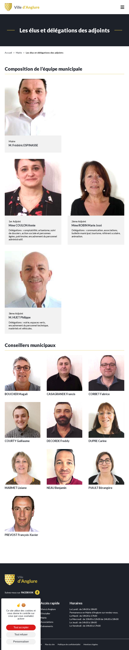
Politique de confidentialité (69, 644)
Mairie (19, 52)
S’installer (45, 613)
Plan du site (50, 644)
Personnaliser (21, 641)
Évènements (47, 626)
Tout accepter (21, 627)
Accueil (8, 52)
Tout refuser (21, 634)
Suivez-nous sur (19, 592)
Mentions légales (91, 644)
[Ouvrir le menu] (117, 7)
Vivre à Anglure (48, 609)
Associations (47, 622)
